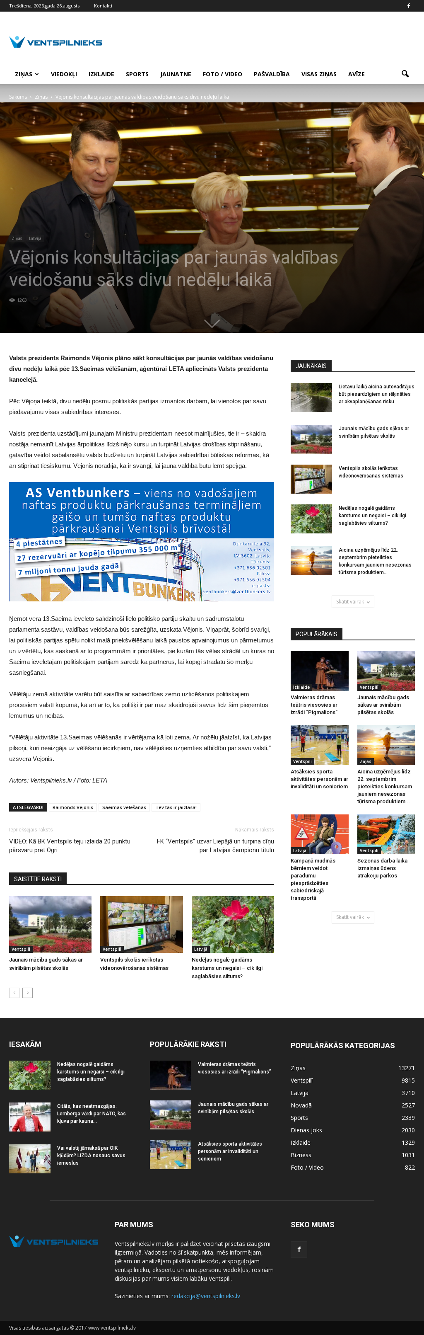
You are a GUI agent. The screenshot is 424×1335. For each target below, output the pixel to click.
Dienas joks (306, 1130)
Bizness (301, 1155)
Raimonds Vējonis (73, 807)
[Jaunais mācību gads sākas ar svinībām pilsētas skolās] (50, 924)
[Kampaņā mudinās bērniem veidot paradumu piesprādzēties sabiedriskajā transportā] (320, 834)
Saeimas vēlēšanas (124, 807)
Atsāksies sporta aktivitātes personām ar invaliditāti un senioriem (319, 779)
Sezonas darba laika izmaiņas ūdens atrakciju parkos (382, 868)
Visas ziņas (319, 74)
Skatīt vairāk (350, 601)
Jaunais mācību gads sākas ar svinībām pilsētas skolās (383, 704)
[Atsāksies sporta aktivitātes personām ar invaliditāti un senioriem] (320, 745)
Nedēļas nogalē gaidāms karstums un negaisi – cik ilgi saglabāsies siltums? (227, 968)
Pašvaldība (272, 74)
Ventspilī (21, 949)
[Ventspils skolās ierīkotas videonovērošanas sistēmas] (141, 924)
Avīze (356, 74)
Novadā (301, 1105)
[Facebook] (408, 6)
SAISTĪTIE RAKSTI (38, 879)
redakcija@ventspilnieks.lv (205, 1296)
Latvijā (35, 238)
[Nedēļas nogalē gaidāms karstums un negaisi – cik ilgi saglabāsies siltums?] (233, 924)
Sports (137, 74)
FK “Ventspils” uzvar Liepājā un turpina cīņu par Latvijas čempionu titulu (215, 846)
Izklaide (101, 74)
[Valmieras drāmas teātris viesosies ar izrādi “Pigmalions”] (320, 671)
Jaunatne (175, 74)
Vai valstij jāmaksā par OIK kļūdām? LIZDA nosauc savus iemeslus (91, 1155)
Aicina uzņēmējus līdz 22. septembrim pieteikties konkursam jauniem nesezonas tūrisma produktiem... (384, 786)
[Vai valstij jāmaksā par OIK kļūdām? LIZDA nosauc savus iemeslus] (30, 1158)
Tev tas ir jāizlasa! (176, 807)
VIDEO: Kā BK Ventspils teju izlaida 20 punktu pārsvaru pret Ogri (69, 846)
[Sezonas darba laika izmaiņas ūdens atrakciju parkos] (386, 834)
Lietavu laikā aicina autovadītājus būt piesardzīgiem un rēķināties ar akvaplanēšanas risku (376, 394)
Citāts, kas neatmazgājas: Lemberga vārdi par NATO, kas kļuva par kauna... (91, 1113)
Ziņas (23, 74)
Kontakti (103, 5)
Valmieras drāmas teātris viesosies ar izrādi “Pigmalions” (314, 704)
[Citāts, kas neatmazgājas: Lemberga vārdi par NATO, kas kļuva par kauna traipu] (30, 1116)
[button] (405, 74)
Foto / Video (222, 74)
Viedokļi (64, 74)
